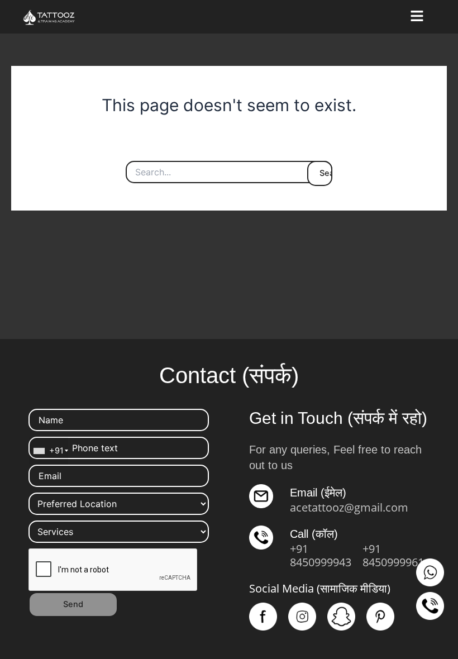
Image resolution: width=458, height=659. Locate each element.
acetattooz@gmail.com (349, 507)
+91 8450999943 (320, 555)
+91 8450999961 (393, 555)
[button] (416, 16)
